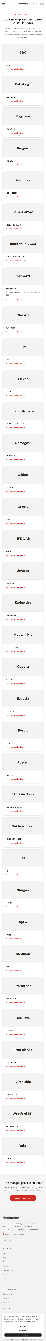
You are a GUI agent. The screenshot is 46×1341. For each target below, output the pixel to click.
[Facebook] (10, 1240)
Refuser (23, 1326)
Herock (5, 1274)
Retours (6, 1302)
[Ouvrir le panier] (37, 4)
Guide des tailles (9, 1290)
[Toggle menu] (3, 4)
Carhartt (6, 1279)
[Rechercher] (33, 4)
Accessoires (7, 1262)
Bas (4, 1258)
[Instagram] (5, 1240)
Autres (5, 1266)
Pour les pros (8, 1270)
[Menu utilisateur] (42, 3)
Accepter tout (23, 1335)
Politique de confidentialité (24, 1322)
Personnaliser (23, 1331)
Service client (8, 1294)
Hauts (5, 1253)
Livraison (6, 1298)
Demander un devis (21, 1198)
